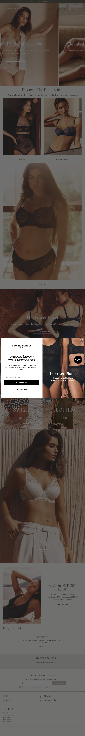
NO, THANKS (22, 389)
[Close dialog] (81, 340)
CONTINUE (21, 383)
